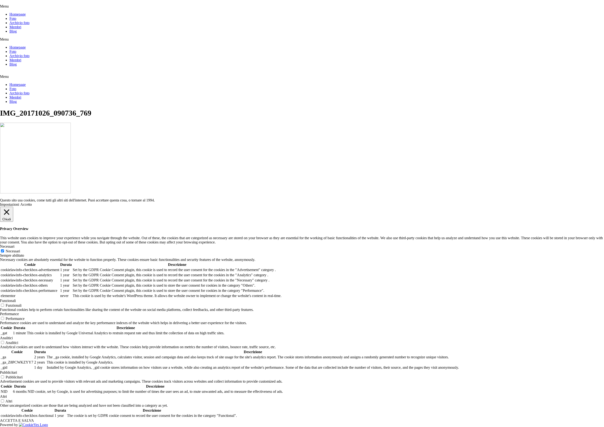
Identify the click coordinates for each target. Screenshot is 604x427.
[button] (302, 6)
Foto (12, 19)
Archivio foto (19, 23)
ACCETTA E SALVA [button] (17, 421)
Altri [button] (3, 396)
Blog (13, 31)
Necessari (13, 251)
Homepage (17, 14)
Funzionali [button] (8, 301)
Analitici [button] (6, 338)
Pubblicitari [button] (8, 372)
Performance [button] (9, 314)
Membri (15, 27)
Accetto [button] (26, 204)
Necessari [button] (7, 246)
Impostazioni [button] (9, 204)
